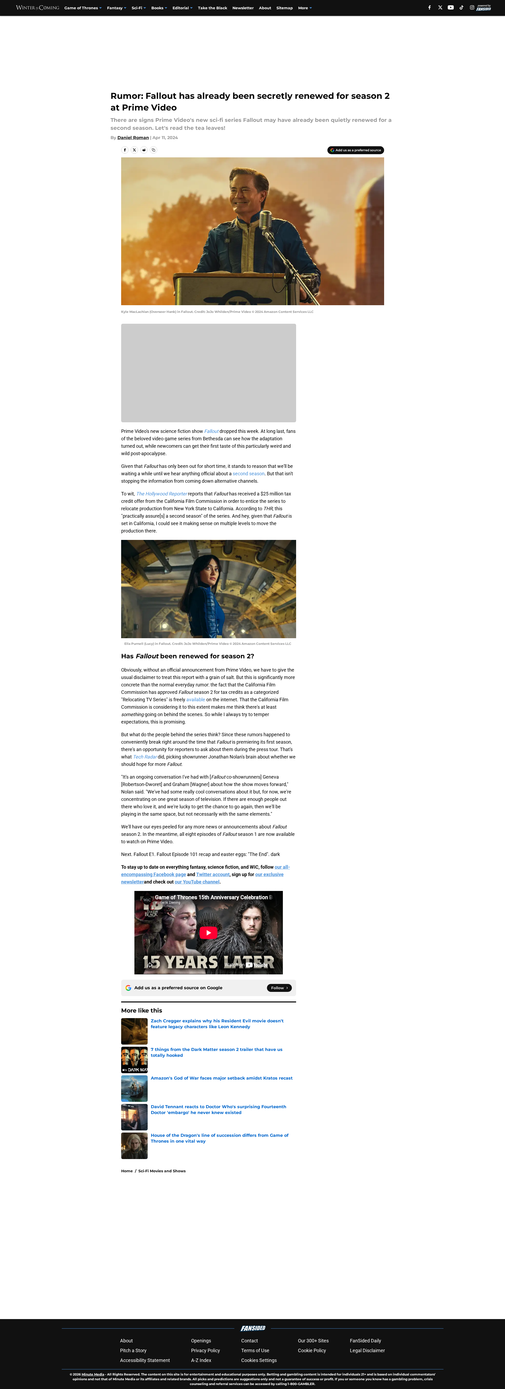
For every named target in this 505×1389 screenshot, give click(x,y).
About (265, 8)
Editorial (181, 8)
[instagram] (472, 7)
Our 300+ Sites (313, 1340)
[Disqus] (263, 1248)
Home (127, 1171)
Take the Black (212, 8)
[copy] (153, 150)
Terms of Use (255, 1350)
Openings (201, 1340)
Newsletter (243, 8)
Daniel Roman (133, 137)
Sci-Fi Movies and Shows (162, 1171)
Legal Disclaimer (367, 1350)
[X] (440, 7)
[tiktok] (461, 7)
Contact (249, 1340)
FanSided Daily (365, 1340)
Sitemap (284, 8)
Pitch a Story (133, 1350)
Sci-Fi (137, 8)
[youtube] (451, 7)
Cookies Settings (259, 1360)
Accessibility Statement (145, 1360)
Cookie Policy (312, 1350)
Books (157, 8)
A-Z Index (201, 1360)
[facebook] (429, 7)
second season (249, 473)
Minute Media (93, 1374)
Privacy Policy (205, 1350)
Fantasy (114, 8)
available (195, 699)
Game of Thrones (81, 8)
